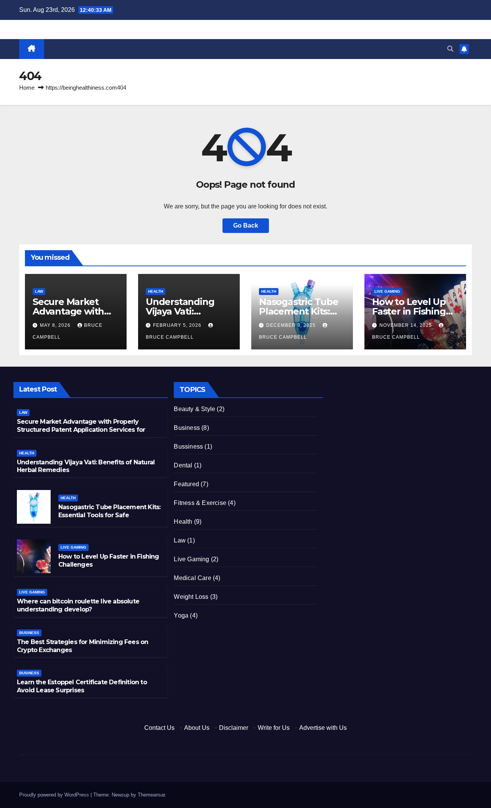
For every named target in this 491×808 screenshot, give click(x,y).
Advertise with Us (323, 727)
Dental (183, 465)
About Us (196, 727)
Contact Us (159, 727)
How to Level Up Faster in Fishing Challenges (409, 311)
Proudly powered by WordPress (55, 795)
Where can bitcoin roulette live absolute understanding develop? (78, 605)
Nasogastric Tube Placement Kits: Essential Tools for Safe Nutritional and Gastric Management (109, 518)
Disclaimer (233, 727)
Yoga (181, 615)
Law (39, 291)
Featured (186, 484)
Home (27, 87)
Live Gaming (387, 291)
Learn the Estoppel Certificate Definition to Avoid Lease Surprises (82, 686)
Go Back (245, 225)
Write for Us (274, 727)
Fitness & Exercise (200, 503)
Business (29, 633)
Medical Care (192, 578)
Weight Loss (191, 596)
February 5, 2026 (178, 325)
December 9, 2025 (291, 325)
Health (155, 291)
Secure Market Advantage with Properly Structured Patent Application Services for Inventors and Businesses (81, 429)
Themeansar (151, 795)
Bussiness (188, 446)
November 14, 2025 (406, 325)
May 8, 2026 (56, 325)
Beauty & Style (194, 409)
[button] (450, 49)
